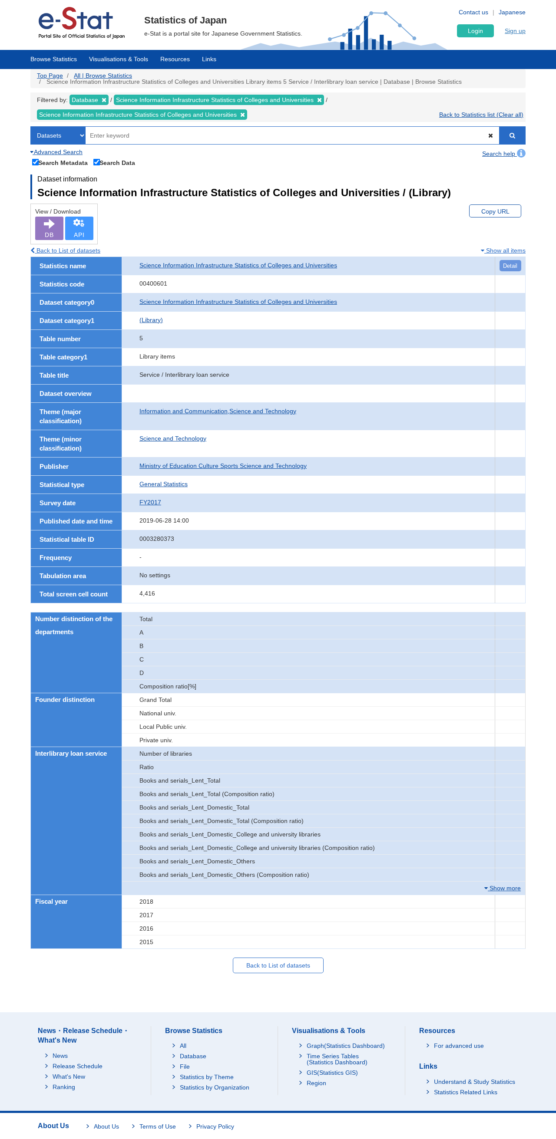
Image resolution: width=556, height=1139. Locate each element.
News (60, 1056)
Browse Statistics (53, 59)
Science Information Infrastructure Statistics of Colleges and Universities (238, 265)
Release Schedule (78, 1066)
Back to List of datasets (67, 250)
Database (193, 1056)
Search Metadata (63, 162)
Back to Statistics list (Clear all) (481, 114)
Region (316, 1083)
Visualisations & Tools (118, 59)
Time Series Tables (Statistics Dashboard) (337, 1059)
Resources (175, 59)
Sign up (515, 30)
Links (209, 59)
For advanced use (459, 1046)
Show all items (505, 250)
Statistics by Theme (207, 1077)
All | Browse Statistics (103, 75)
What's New (69, 1076)
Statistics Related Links (465, 1092)
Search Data (117, 162)
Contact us (473, 12)
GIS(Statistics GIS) (332, 1073)
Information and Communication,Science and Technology (217, 411)
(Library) (151, 319)
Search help (499, 153)
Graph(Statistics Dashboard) (346, 1046)
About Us (106, 1126)
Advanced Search (58, 152)
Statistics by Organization (214, 1087)
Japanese (512, 12)
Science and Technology (172, 438)
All (183, 1046)
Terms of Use (157, 1126)
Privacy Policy (215, 1126)
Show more (504, 888)
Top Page (50, 75)
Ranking (64, 1087)
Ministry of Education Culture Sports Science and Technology (223, 465)
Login (475, 30)
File (185, 1066)
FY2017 (150, 502)
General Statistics (163, 484)
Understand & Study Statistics (474, 1082)
